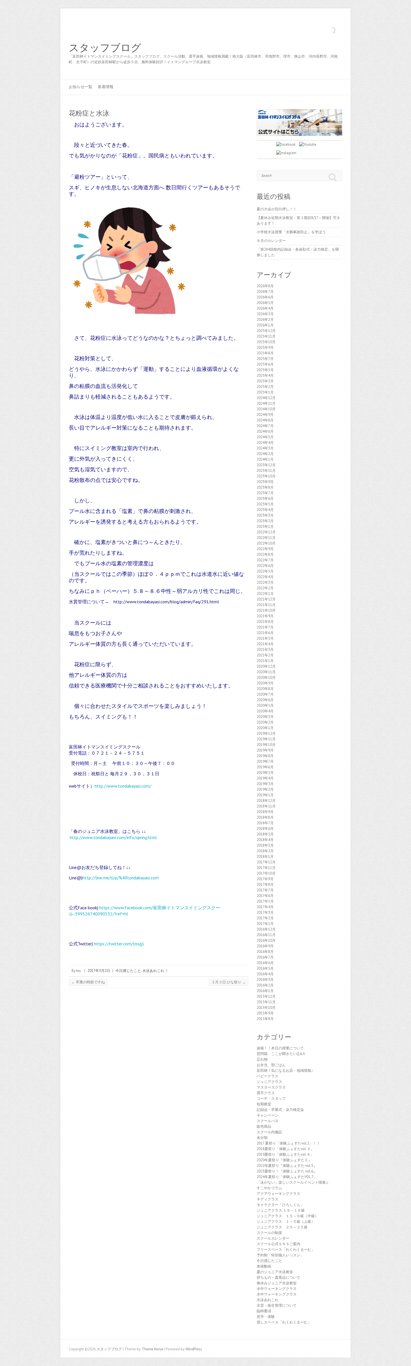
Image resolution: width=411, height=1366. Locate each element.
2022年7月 (265, 560)
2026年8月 (265, 286)
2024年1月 (265, 459)
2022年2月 (265, 588)
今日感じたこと (128, 970)
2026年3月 (265, 314)
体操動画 (264, 1266)
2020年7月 (265, 694)
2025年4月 (265, 375)
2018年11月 (266, 806)
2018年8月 (265, 817)
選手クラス (266, 1093)
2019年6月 (265, 767)
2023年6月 (265, 498)
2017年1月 (265, 923)
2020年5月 (265, 705)
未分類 (262, 1137)
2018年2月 (265, 851)
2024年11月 (266, 403)
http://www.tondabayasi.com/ (123, 786)
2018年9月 (265, 811)
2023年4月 (265, 509)
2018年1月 (265, 856)
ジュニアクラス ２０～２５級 (282, 1227)
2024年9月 (265, 414)
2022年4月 (265, 576)
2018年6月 (265, 828)
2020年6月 (265, 700)
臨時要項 (264, 1311)
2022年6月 (265, 565)
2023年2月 (265, 521)
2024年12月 (266, 397)
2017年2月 (265, 918)
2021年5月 (265, 638)
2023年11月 (266, 470)
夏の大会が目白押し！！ (277, 209)
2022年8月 (265, 554)
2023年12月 (266, 465)
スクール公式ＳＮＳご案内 (278, 1244)
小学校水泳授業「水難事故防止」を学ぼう (291, 232)
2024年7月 (265, 425)
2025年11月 (266, 336)
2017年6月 (265, 895)
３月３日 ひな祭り (228, 982)
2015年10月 (266, 1007)
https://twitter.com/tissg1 (119, 943)
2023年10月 (266, 476)
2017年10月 (266, 873)
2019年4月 (265, 778)
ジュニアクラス (269, 1081)
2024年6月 (265, 431)
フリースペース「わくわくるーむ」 (286, 1249)
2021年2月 (265, 655)
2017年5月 (265, 901)
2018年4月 (265, 839)
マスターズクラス (271, 1087)
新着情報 (106, 86)
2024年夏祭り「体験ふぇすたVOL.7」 (287, 1176)
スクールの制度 (269, 1232)
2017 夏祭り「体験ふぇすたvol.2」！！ (288, 1143)
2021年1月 (265, 660)
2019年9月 (265, 750)
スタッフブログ (105, 47)
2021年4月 (265, 644)
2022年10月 (266, 543)
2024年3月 (265, 448)
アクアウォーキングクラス (278, 1193)
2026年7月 (265, 291)
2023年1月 (265, 526)
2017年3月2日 (99, 970)
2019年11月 (266, 739)
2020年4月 (265, 711)
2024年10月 (266, 409)
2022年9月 (265, 549)
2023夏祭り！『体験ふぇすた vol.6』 (287, 1171)
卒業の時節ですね (88, 982)
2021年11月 (266, 604)
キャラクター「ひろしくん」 (280, 1204)
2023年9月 (265, 481)
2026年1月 (265, 325)
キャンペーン (267, 1115)
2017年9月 (265, 879)
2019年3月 (265, 783)
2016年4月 (265, 974)
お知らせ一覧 (80, 86)
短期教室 (264, 1104)
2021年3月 (265, 649)
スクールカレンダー (273, 1238)
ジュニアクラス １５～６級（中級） (287, 1216)
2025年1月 (265, 392)
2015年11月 (266, 1002)
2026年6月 (265, 297)
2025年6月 (265, 364)
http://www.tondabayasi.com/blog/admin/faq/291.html (166, 601)
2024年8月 (265, 420)
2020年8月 (265, 688)
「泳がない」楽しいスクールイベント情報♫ (293, 1182)
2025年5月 (265, 370)
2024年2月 (265, 453)
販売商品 (264, 1126)
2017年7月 (265, 890)
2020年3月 (265, 716)
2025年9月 (265, 347)
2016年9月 (265, 946)
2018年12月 (266, 800)
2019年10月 (266, 744)
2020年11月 (266, 672)
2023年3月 (265, 515)
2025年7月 (265, 358)
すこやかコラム (269, 1188)
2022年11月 (266, 537)
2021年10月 (266, 610)
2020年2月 (265, 722)
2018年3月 (265, 845)
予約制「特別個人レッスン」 (280, 1255)
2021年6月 (265, 632)
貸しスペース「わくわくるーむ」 (284, 1322)
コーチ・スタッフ (271, 1098)
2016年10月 (266, 940)
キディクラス (267, 1199)
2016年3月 (265, 979)
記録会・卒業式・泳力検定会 (280, 1109)
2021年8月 (265, 621)
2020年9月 (265, 683)
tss (78, 970)
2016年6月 (265, 962)
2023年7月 (265, 493)
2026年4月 (265, 308)
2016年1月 (265, 990)
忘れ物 (262, 1059)
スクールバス (267, 1120)
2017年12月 (266, 862)
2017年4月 (265, 907)
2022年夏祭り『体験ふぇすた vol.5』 (287, 1165)
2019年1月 (265, 795)
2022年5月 (265, 571)
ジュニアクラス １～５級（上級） (286, 1221)
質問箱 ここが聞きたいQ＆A (281, 1053)
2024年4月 (265, 442)
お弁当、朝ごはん (271, 1065)
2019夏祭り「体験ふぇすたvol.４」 (285, 1154)
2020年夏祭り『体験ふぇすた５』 (284, 1160)
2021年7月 (265, 627)
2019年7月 (265, 761)
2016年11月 (266, 934)
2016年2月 (265, 985)
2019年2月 (265, 789)
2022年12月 (266, 532)
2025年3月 (265, 381)
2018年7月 (265, 823)
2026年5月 (265, 302)
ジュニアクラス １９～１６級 (281, 1210)
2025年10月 (266, 342)
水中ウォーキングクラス (277, 1288)
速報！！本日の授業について (280, 1048)
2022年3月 (265, 582)
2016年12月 (266, 929)
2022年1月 (265, 593)
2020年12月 (266, 666)
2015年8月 (265, 1018)
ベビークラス (267, 1076)
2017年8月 (265, 884)
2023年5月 (265, 504)
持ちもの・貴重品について (278, 1277)
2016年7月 (265, 957)
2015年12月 (266, 996)
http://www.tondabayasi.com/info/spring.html (113, 837)
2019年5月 (265, 772)
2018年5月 (265, 834)
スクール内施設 (269, 1132)
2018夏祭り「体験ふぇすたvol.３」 (285, 1148)
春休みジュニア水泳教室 (277, 1283)
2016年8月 (265, 951)
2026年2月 (265, 319)
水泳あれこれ (153, 970)
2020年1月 (265, 728)
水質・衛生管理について (277, 1305)
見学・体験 (266, 1316)
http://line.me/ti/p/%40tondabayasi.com (120, 877)
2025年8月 (265, 353)
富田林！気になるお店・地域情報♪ (285, 1070)
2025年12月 (266, 330)
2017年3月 (265, 912)
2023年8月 (265, 487)
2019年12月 (266, 733)
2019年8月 (265, 755)
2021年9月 (265, 616)
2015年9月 (265, 1013)
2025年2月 (265, 386)
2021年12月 (266, 599)
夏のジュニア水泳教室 (275, 1272)
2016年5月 (265, 968)
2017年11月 (266, 867)
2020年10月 (266, 677)
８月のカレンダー (271, 240)
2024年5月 (265, 437)
